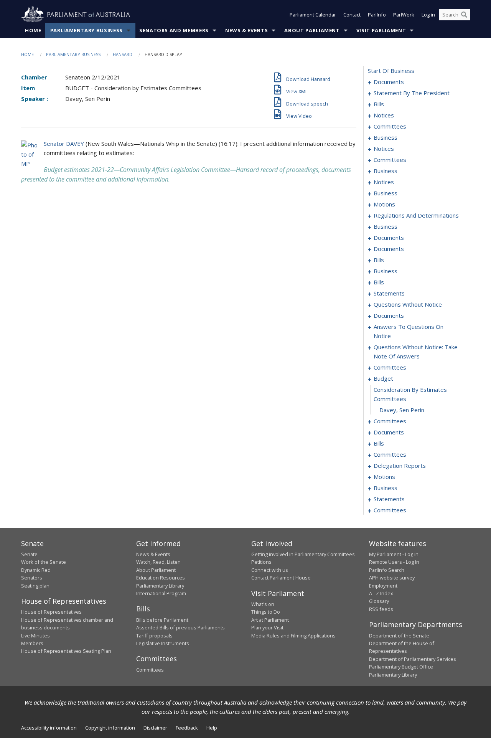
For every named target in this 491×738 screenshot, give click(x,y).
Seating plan (35, 585)
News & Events (246, 30)
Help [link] (211, 727)
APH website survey (392, 577)
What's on (262, 604)
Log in (428, 14)
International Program (161, 593)
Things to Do (265, 611)
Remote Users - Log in (394, 561)
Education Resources (160, 577)
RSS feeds (381, 609)
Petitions (261, 561)
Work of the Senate (43, 561)
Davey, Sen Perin (401, 410)
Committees (150, 669)
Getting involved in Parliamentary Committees (303, 554)
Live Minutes (35, 635)
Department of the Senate (399, 635)
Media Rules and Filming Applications (293, 635)
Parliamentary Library (160, 585)
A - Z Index (381, 593)
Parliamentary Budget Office (401, 666)
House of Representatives (51, 611)
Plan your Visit (267, 627)
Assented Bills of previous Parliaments (180, 627)
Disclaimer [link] (155, 727)
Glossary (379, 601)
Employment (383, 585)
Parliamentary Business (86, 30)
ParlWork (403, 14)
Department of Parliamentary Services (412, 658)
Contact (352, 14)
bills (379, 104)
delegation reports (400, 465)
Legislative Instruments (162, 643)
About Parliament (311, 30)
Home (33, 30)
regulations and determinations (416, 215)
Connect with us (269, 569)
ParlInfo (377, 14)
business (385, 137)
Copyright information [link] (110, 727)
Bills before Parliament (162, 619)
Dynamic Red (36, 569)
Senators (31, 577)
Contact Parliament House (281, 577)
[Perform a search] (464, 14)
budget (383, 378)
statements (389, 293)
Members (32, 643)
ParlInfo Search (386, 569)
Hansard (122, 54)
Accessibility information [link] (49, 727)
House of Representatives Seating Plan (66, 650)
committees (390, 126)
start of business (391, 70)
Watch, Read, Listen (158, 561)
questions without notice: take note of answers (416, 351)
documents (389, 82)
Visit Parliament (381, 30)
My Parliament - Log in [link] (394, 554)
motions (384, 204)
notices (384, 115)
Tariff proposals (154, 635)
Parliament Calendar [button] (313, 14)
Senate (29, 554)
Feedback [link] (187, 727)
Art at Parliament (270, 619)
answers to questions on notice (408, 331)
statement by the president (412, 93)
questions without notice (408, 304)
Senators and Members (174, 30)
